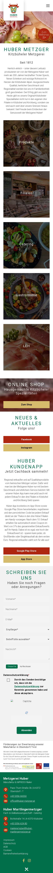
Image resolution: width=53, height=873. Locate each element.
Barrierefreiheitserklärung (15, 853)
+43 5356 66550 (18, 796)
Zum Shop (26, 404)
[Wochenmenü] (26, 869)
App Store (26, 559)
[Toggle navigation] (48, 5)
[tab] (24, 38)
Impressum (8, 840)
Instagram (26, 447)
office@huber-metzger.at (22, 801)
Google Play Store (26, 551)
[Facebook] (23, 860)
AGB (5, 846)
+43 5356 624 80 (18, 823)
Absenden (26, 730)
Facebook (26, 439)
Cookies (7, 850)
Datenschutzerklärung (16, 675)
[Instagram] (29, 860)
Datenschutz (9, 843)
